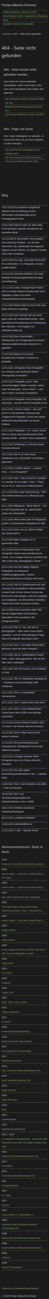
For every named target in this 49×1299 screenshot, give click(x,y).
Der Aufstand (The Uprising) (16, 1051)
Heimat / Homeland (12, 1267)
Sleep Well (7, 963)
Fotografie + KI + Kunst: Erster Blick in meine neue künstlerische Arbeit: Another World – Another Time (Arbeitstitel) (24, 434)
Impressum (7, 1288)
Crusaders (7, 1166)
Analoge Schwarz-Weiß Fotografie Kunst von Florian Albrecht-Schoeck (21, 760)
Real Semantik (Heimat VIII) (16, 1080)
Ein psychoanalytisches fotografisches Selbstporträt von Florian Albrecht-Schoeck (22, 746)
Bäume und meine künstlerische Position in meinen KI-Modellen (20, 358)
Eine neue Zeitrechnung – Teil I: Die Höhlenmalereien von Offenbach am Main (24, 496)
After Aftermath (9, 1100)
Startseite (7, 34)
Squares (6, 982)
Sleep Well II (8, 940)
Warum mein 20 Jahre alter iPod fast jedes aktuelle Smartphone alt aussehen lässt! (22, 229)
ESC (4, 1109)
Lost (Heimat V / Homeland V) (17, 1214)
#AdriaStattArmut (23, 824)
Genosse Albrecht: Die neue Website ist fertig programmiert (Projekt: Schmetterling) (22, 278)
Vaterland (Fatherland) (13, 1129)
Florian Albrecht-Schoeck (19, 5)
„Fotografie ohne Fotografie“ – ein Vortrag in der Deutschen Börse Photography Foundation (23, 372)
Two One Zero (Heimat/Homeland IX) (21, 1070)
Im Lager (6, 1195)
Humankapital (9, 1119)
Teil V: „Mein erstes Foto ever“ (29, 702)
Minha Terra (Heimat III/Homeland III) (21, 1238)
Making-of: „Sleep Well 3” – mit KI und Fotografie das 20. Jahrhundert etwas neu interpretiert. (24, 509)
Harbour (6, 1257)
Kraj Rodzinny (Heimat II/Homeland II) (21, 1248)
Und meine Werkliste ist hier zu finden (24, 114)
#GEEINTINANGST (12, 1061)
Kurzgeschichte (10, 1185)
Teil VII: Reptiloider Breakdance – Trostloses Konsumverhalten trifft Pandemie (24, 682)
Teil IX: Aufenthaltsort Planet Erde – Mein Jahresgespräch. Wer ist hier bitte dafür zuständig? (23, 659)
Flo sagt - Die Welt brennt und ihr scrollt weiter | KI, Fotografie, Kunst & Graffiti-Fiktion (23, 264)
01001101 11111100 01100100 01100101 (23, 864)
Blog (5, 20)
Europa (5, 1205)
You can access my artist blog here (23, 157)
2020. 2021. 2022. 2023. (14, 1002)
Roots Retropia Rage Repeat (17, 1041)
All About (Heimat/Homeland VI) (18, 1175)
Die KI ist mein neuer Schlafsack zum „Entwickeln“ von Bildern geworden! (23, 458)
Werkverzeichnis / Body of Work (19, 12)
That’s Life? (8, 992)
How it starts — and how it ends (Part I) (22, 920)
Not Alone (7, 973)
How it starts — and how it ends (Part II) (22, 887)
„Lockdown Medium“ (24, 818)
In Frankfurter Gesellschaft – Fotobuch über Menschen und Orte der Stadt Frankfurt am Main (24, 1143)
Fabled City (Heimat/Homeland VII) (20, 1156)
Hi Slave (6, 1021)
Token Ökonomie (10, 1012)
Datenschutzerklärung (26, 1288)
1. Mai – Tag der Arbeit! (26, 830)
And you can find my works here (21, 161)
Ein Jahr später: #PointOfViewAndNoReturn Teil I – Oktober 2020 (24, 774)
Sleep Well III (9, 930)
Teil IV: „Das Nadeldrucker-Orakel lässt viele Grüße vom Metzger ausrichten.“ (22, 713)
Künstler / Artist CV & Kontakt (18, 24)
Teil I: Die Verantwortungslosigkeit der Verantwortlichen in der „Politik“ (18, 798)
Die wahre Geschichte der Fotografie (21, 897)
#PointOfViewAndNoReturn (16, 1031)
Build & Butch (9, 1090)
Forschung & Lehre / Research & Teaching (25, 16)
